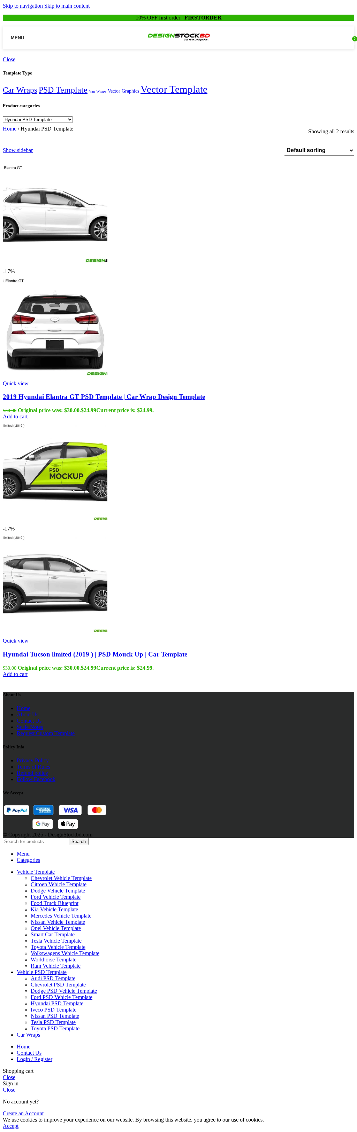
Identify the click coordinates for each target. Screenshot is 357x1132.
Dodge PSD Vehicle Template (64, 991)
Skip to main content (67, 6)
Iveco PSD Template (53, 1010)
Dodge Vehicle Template (58, 891)
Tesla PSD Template (53, 1022)
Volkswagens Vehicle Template (65, 953)
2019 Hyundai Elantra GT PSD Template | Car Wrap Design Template (104, 396)
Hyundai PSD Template (57, 1003)
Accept (10, 1126)
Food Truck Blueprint (54, 903)
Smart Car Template (53, 934)
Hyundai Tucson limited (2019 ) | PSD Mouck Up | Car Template (95, 654)
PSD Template (63, 89)
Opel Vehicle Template (56, 928)
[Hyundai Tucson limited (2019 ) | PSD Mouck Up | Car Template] (55, 522)
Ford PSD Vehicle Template (61, 997)
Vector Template (173, 89)
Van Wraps (97, 91)
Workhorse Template (53, 959)
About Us (27, 714)
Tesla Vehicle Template (56, 941)
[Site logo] (178, 43)
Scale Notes (30, 727)
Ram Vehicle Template (56, 966)
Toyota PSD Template (55, 1028)
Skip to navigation (23, 6)
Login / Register (34, 1059)
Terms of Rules (33, 767)
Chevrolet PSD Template (58, 985)
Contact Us (29, 721)
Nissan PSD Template (55, 1016)
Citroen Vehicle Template (58, 884)
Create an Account (23, 1113)
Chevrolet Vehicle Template (61, 878)
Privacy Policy (33, 760)
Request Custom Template (46, 733)
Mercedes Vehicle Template (61, 916)
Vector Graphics (123, 91)
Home (10, 129)
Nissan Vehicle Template (58, 922)
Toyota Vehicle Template (58, 947)
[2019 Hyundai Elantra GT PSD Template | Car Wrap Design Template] (55, 265)
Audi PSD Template (53, 978)
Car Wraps (20, 90)
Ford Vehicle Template (56, 897)
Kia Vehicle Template (54, 909)
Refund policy (32, 773)
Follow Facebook (36, 779)
